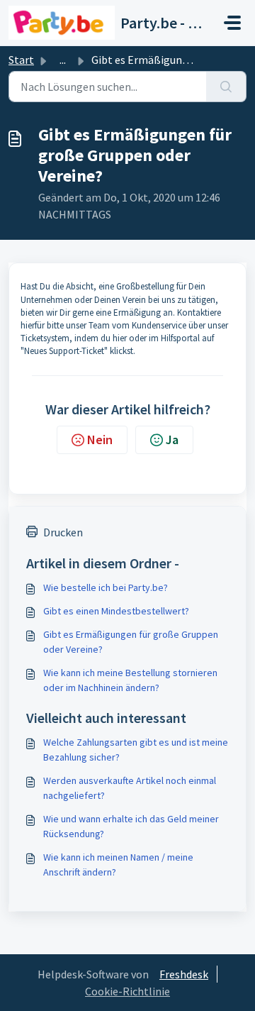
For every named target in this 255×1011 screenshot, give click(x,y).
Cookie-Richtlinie (127, 991)
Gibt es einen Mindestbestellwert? (116, 610)
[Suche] (226, 86)
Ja (172, 439)
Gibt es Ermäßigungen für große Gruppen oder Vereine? (130, 642)
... (63, 60)
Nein (100, 439)
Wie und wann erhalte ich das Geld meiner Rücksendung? (131, 826)
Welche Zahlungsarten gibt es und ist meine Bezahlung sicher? (135, 749)
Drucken (63, 532)
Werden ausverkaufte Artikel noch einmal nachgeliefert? (129, 788)
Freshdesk (183, 974)
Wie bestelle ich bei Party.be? (105, 587)
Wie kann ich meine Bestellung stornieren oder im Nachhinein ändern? (130, 680)
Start (21, 60)
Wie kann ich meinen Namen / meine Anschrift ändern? (118, 864)
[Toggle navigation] (232, 22)
